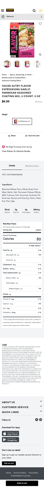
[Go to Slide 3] (27, 64)
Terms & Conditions (19, 473)
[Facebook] (36, 421)
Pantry (4, 75)
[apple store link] (10, 436)
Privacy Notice (33, 473)
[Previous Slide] (5, 64)
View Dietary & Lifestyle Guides (16, 151)
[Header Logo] (9, 11)
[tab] (12, 166)
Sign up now (9, 463)
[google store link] (10, 442)
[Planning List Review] (40, 12)
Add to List (22, 483)
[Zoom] (40, 54)
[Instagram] (40, 421)
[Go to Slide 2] (17, 64)
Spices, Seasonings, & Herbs (21, 75)
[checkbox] (40, 23)
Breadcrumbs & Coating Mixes (13, 78)
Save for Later (33, 136)
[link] (32, 136)
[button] (34, 11)
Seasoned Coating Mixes (11, 81)
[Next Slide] (39, 64)
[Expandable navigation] (2, 10)
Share (13, 136)
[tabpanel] (22, 249)
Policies (8, 473)
